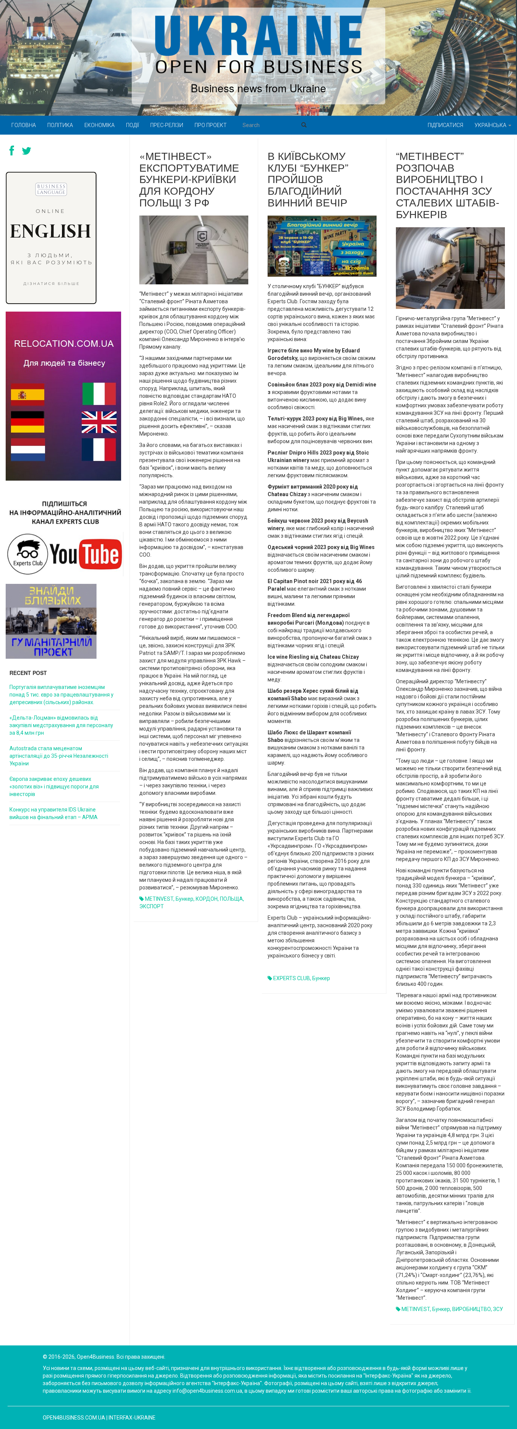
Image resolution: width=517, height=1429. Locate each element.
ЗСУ (498, 1309)
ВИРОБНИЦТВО (471, 1309)
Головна (23, 125)
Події (132, 125)
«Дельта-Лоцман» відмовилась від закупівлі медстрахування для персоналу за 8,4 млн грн (61, 725)
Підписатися (445, 125)
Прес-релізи (166, 125)
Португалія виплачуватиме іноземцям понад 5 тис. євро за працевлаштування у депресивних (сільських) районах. (61, 694)
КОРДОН (207, 899)
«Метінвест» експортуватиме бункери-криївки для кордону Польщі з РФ (189, 178)
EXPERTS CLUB (291, 978)
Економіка (99, 125)
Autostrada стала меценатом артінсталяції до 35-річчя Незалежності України (58, 755)
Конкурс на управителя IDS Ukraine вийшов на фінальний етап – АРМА (53, 813)
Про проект (211, 125)
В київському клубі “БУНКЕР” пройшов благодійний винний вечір (308, 178)
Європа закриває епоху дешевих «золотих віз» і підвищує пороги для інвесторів (54, 786)
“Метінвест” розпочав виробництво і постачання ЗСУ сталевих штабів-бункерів (447, 184)
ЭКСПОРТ (151, 906)
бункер (184, 899)
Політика (60, 125)
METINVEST (159, 899)
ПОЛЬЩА (231, 899)
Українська (491, 125)
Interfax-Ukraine (132, 1418)
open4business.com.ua (74, 1418)
